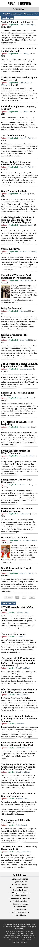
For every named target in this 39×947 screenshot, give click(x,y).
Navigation (17, 8)
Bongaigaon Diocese (21, 887)
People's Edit (13, 25)
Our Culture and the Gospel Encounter (16, 569)
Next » (32, 597)
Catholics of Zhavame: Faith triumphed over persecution (16, 276)
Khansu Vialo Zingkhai (28, 540)
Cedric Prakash (21, 825)
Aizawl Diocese (21, 884)
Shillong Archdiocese (20, 912)
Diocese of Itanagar (21, 904)
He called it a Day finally (14, 537)
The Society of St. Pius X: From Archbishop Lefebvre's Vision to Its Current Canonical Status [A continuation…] (18, 662)
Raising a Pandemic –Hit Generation (14, 336)
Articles (11, 612)
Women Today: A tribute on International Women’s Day (16, 163)
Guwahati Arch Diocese (20, 898)
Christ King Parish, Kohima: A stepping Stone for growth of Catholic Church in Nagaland (17, 220)
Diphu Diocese (21, 896)
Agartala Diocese (21, 882)
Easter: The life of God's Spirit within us (17, 393)
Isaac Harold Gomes (23, 748)
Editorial (12, 695)
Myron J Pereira (26, 398)
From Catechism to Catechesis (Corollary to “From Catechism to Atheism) (19, 718)
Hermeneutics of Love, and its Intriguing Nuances (17, 509)
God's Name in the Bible (14, 191)
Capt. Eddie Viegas (27, 25)
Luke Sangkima (26, 369)
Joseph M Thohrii (26, 138)
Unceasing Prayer (10, 248)
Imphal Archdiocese (21, 901)
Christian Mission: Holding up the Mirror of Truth (19, 78)
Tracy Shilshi (25, 340)
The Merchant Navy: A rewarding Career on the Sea (19, 847)
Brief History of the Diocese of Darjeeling (17, 423)
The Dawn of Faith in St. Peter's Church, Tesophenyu (18, 794)
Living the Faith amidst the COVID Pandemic (15, 452)
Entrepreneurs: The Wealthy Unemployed (16, 480)
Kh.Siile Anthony (26, 485)
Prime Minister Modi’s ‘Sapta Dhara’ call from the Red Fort (17, 743)
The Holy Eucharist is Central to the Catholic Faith (18, 49)
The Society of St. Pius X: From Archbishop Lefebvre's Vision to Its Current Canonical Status (18, 767)
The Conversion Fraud (13, 634)
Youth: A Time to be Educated (17, 22)
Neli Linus (24, 194)
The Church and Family (14, 135)
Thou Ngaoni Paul (23, 668)
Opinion (4, 25)
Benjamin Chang (26, 225)
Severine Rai (24, 427)
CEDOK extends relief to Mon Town (15, 14)
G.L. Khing (24, 54)
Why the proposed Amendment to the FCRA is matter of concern (19, 690)
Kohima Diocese (20, 907)
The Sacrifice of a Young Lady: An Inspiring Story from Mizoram (19, 365)
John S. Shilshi (22, 695)
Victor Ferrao (25, 514)
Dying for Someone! (11, 308)
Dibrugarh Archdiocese (20, 893)
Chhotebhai (20, 637)
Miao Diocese (20, 909)
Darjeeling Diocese (20, 890)
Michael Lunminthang (28, 251)
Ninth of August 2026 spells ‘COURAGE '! (15, 821)
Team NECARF (26, 280)
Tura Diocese (21, 915)
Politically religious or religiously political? (19, 107)
